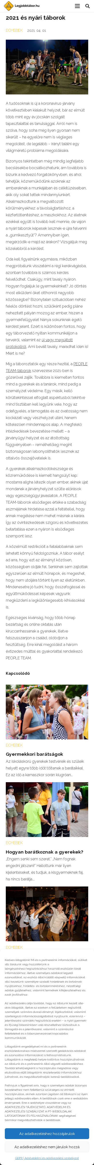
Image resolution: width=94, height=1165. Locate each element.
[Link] (22, 6)
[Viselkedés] (47, 889)
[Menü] (77, 6)
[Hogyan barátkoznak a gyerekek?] (47, 785)
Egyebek (14, 30)
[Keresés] (87, 6)
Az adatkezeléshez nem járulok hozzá (47, 1147)
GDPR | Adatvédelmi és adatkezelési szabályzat (47, 1158)
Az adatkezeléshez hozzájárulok (47, 1134)
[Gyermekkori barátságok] (47, 688)
